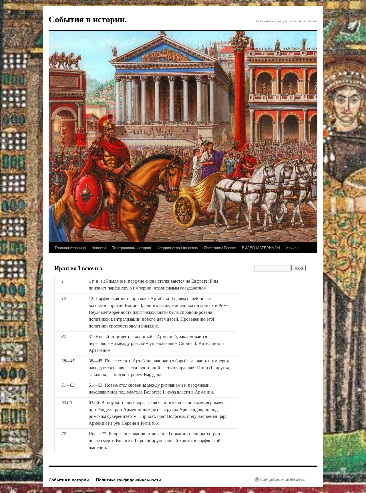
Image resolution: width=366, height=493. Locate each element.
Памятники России (220, 247)
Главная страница (70, 247)
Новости (99, 247)
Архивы (292, 247)
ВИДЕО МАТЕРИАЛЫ (261, 247)
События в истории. (88, 19)
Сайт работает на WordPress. (283, 480)
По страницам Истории (131, 247)
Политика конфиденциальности (128, 479)
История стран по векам (177, 247)
